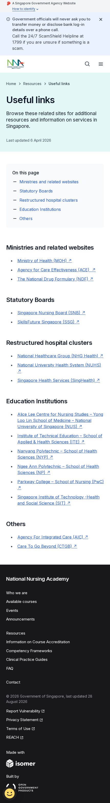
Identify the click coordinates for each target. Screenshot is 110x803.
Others (25, 218)
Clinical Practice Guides (27, 659)
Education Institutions (40, 209)
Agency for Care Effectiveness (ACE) (56, 269)
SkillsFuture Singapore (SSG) (48, 321)
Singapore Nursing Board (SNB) (51, 312)
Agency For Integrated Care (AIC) (52, 537)
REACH (15, 737)
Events (12, 610)
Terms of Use (20, 729)
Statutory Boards (36, 190)
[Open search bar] (87, 64)
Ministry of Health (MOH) (44, 260)
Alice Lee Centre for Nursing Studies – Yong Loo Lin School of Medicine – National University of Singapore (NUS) (60, 420)
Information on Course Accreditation (38, 641)
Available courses (21, 601)
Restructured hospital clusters (48, 200)
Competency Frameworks (29, 650)
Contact (13, 682)
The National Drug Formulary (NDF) (55, 279)
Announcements (20, 619)
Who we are (16, 592)
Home (11, 83)
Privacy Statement (22, 720)
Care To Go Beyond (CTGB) (47, 546)
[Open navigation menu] (101, 64)
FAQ (9, 668)
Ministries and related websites (49, 181)
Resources (32, 83)
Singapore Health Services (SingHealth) (58, 380)
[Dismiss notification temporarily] (101, 19)
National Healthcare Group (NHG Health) (60, 355)
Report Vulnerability (23, 711)
